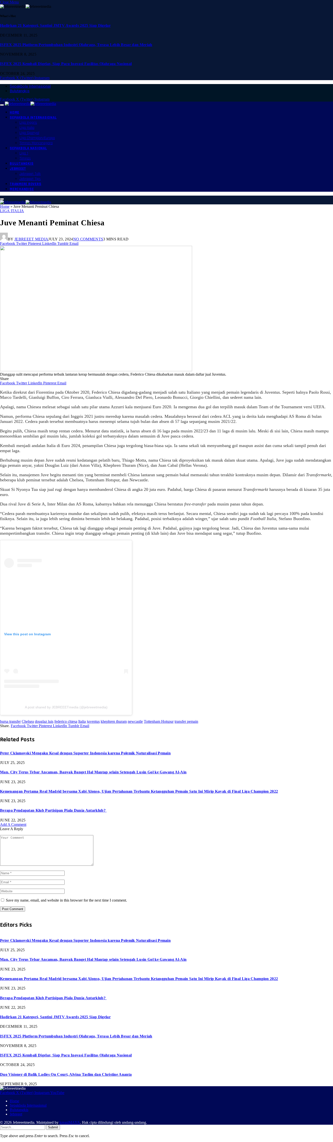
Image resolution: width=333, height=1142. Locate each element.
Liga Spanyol (29, 132)
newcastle (135, 721)
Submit (53, 1127)
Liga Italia (27, 127)
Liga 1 (24, 153)
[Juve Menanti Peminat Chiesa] (96, 370)
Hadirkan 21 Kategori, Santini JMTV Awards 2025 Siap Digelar (55, 25)
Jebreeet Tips (30, 178)
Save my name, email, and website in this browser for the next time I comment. (66, 900)
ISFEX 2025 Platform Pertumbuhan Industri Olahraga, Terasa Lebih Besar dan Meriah (76, 45)
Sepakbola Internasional (30, 86)
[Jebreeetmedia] (30, 104)
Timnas (25, 158)
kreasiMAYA (69, 1122)
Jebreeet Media (31, 239)
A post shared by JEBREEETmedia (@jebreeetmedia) (66, 707)
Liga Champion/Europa (37, 138)
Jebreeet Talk (30, 173)
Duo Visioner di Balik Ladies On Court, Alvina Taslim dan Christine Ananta (66, 1074)
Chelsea (28, 721)
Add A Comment (13, 824)
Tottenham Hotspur (159, 721)
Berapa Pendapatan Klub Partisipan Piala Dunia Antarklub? (53, 810)
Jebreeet (18, 168)
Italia (82, 721)
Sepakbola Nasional (28, 148)
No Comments (88, 239)
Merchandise (22, 189)
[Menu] (2, 105)
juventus (93, 721)
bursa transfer (10, 721)
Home (14, 112)
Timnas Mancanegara (36, 143)
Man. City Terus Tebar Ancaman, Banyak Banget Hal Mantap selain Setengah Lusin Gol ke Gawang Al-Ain (93, 772)
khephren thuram (114, 721)
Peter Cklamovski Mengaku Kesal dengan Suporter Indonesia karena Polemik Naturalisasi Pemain (85, 753)
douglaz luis (44, 721)
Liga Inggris (28, 122)
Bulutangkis (19, 91)
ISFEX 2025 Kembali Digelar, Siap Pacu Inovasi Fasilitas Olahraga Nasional (66, 64)
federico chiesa (65, 721)
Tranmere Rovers (25, 184)
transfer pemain (186, 721)
